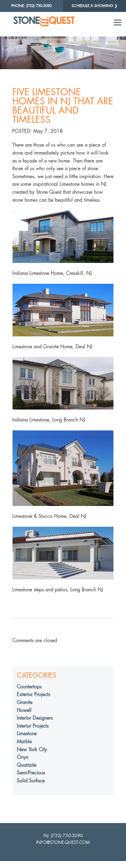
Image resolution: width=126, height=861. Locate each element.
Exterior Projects (33, 694)
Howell (24, 710)
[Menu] (117, 22)
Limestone (27, 733)
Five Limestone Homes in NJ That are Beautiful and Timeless (62, 105)
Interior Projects (33, 726)
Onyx (22, 757)
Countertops (29, 686)
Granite (24, 702)
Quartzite (26, 765)
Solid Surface (31, 780)
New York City (32, 749)
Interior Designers (35, 718)
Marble (24, 741)
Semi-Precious (31, 772)
